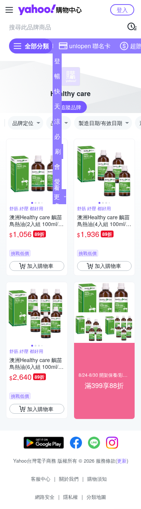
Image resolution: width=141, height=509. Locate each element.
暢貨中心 (57, 78)
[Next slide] (62, 169)
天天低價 (57, 108)
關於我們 (69, 478)
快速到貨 (57, 93)
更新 (122, 460)
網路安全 (45, 496)
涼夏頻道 (57, 123)
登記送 (57, 63)
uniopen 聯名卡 (90, 45)
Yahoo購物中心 (50, 10)
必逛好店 (57, 138)
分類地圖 (96, 496)
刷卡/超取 (58, 153)
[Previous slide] (11, 169)
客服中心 (40, 478)
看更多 (57, 196)
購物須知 (97, 478)
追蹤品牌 (70, 107)
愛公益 (57, 183)
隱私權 (70, 496)
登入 (122, 10)
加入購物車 (40, 265)
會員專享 (57, 168)
